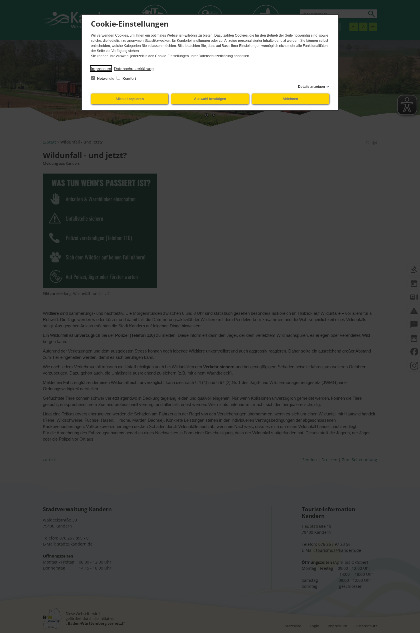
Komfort (129, 79)
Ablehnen (290, 99)
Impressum (101, 68)
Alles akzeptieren (129, 99)
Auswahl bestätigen (210, 99)
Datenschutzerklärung (134, 68)
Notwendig (105, 79)
